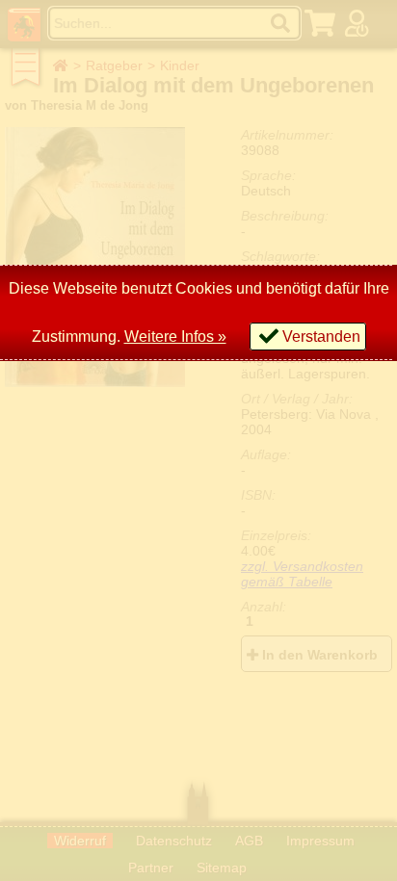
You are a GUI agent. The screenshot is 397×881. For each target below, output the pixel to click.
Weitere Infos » (175, 336)
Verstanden (321, 336)
